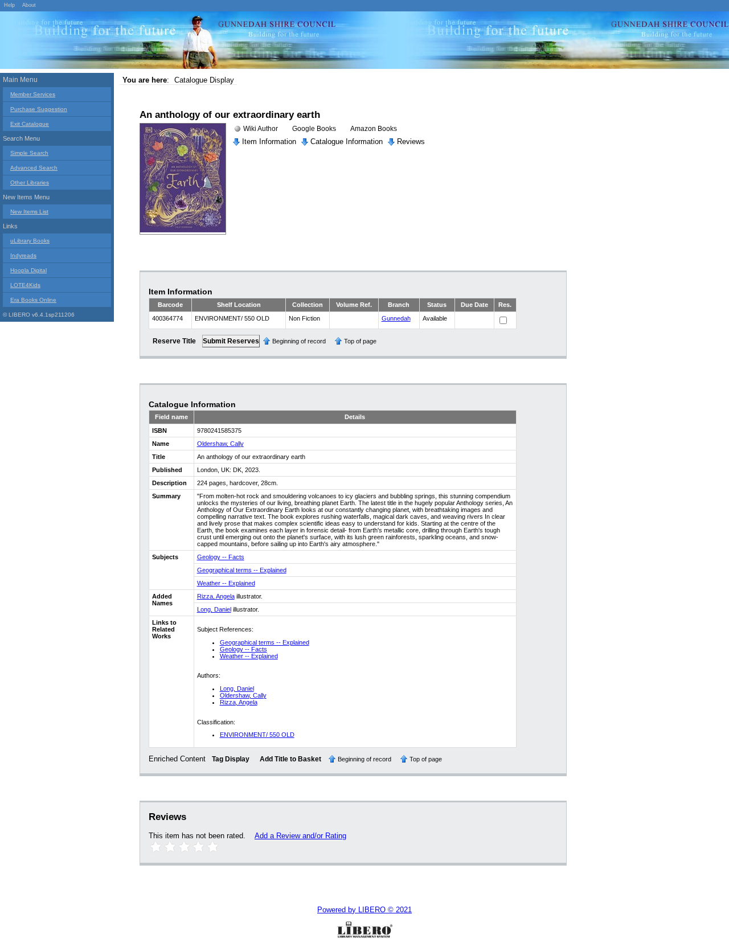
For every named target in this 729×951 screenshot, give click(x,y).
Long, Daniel (214, 609)
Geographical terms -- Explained (241, 570)
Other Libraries (29, 182)
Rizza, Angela (216, 596)
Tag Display (230, 759)
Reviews (411, 141)
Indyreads (23, 255)
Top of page (360, 341)
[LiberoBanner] (171, 42)
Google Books (314, 129)
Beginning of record (299, 341)
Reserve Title (174, 341)
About (29, 5)
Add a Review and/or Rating (300, 835)
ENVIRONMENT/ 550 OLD (257, 734)
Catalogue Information (346, 141)
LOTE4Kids (25, 285)
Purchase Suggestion (38, 109)
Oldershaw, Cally (220, 443)
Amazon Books (373, 129)
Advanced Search (34, 168)
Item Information (269, 141)
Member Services (32, 94)
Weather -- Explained (226, 583)
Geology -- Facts (220, 557)
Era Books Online (33, 300)
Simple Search (29, 153)
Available (435, 318)
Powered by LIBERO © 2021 (364, 909)
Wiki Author (260, 129)
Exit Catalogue (29, 124)
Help (9, 5)
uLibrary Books (30, 240)
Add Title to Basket (290, 759)
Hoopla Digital (28, 270)
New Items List (29, 211)
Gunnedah (396, 318)
